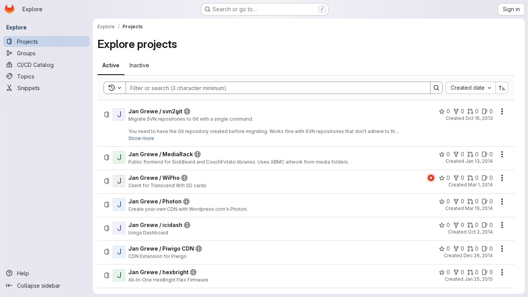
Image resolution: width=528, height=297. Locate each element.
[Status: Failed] (431, 178)
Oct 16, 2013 (479, 118)
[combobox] (471, 88)
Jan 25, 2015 (479, 279)
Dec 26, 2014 (478, 255)
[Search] (436, 88)
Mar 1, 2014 (480, 185)
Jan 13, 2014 (479, 161)
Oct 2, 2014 (480, 232)
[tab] (110, 65)
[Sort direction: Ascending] (502, 88)
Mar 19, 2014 (479, 208)
